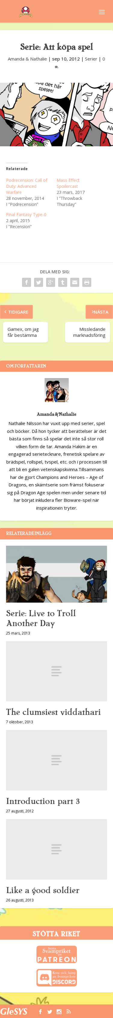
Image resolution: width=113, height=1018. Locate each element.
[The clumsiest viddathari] (56, 671)
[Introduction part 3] (56, 760)
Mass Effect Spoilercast (68, 183)
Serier (91, 59)
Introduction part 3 (43, 801)
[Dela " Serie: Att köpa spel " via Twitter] (39, 282)
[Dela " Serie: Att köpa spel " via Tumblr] (63, 282)
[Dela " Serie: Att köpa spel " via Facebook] (26, 282)
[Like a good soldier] (56, 849)
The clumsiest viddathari (53, 712)
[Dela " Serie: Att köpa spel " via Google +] (51, 282)
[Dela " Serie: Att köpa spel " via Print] (87, 282)
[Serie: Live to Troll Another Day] (56, 574)
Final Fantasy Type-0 (26, 214)
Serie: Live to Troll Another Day (41, 618)
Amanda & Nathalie (27, 59)
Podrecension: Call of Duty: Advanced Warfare (26, 186)
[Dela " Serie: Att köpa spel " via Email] (75, 282)
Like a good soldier (42, 890)
